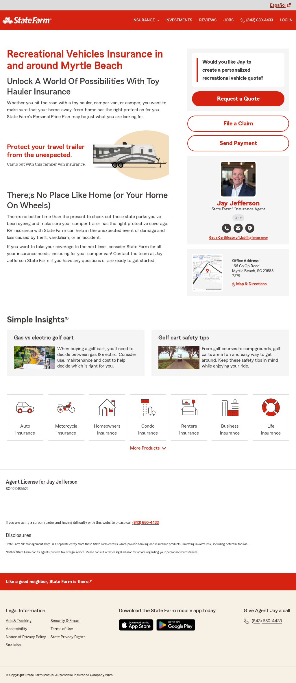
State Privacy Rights (68, 637)
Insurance (143, 20)
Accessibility (16, 629)
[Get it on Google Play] (175, 625)
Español (278, 5)
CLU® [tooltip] (238, 218)
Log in (286, 20)
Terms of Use (62, 629)
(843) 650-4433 (259, 20)
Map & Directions (251, 284)
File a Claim (238, 124)
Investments (178, 20)
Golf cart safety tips (183, 338)
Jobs (228, 20)
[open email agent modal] (238, 229)
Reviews (208, 20)
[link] (27, 20)
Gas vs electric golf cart (44, 338)
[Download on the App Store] (136, 625)
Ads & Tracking (19, 621)
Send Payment (238, 143)
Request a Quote (238, 99)
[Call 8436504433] (226, 228)
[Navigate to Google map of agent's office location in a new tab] (249, 228)
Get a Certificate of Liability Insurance (238, 237)
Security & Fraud (65, 621)
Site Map (13, 645)
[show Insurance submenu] (157, 20)
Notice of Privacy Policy (26, 637)
